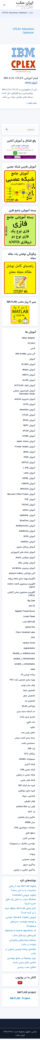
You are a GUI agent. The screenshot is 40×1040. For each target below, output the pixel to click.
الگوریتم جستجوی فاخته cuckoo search (21, 585)
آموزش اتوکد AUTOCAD (24, 385)
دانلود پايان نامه (28, 732)
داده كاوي (31, 722)
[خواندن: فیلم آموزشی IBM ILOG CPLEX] (24, 60)
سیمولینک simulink (27, 759)
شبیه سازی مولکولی (26, 790)
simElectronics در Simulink (24, 653)
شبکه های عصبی (28, 780)
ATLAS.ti (31, 343)
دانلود (32, 727)
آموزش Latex (29, 473)
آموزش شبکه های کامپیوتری (23, 552)
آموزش (32, 359)
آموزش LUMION (28, 483)
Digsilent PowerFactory (25, 611)
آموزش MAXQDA (27, 488)
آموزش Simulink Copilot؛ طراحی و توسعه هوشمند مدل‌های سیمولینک (21, 922)
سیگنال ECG (29, 753)
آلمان (33, 348)
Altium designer (28, 338)
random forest (29, 642)
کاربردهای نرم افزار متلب (24, 935)
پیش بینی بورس (28, 685)
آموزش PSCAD (28, 504)
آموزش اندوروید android (25, 399)
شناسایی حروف (28, 796)
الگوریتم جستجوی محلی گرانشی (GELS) (21, 594)
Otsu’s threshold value (25, 632)
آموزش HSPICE (28, 462)
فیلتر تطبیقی (29, 801)
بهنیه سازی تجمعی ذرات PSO (22, 679)
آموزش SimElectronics (25, 525)
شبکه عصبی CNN (27, 769)
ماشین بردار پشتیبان (26, 817)
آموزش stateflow (28, 541)
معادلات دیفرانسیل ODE (24, 827)
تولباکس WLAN (28, 706)
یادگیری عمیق (29, 864)
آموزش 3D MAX (28, 364)
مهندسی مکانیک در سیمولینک (22, 843)
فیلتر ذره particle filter (25, 806)
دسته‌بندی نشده (28, 743)
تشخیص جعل (29, 695)
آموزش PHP (30, 499)
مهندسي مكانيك (28, 848)
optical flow (30, 627)
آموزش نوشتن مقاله (26, 562)
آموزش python (29, 510)
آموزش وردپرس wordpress (23, 568)
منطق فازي (30, 833)
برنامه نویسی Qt (28, 674)
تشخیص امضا (29, 690)
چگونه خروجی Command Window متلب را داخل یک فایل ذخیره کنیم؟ (20, 899)
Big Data (31, 600)
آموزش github (29, 451)
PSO (33, 637)
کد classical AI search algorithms (20, 930)
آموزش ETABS (28, 436)
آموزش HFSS (29, 457)
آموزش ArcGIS (28, 380)
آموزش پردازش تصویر (26, 547)
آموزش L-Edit (29, 467)
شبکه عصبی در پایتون (25, 774)
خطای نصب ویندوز (26, 967)
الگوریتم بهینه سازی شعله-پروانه (21, 578)
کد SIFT (31, 811)
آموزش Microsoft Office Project (21, 494)
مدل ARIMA (30, 822)
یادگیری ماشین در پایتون (24, 869)
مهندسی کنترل (29, 838)
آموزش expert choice (26, 441)
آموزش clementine (27, 409)
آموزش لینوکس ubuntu (25, 557)
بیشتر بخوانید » (31, 103)
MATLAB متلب (28, 621)
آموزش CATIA (29, 404)
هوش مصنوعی (28, 859)
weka (33, 669)
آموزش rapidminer (27, 515)
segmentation (29, 648)
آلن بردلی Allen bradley (25, 353)
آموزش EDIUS (29, 420)
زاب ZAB (31, 748)
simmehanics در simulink (25, 664)
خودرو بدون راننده (27, 716)
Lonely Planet (29, 616)
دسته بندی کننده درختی (25, 738)
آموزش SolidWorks (27, 531)
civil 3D (32, 605)
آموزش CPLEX (31, 82)
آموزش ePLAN (29, 430)
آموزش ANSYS (28, 374)
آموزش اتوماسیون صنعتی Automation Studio (24, 392)
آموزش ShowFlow (27, 520)
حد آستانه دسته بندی (26, 711)
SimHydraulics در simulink (24, 658)
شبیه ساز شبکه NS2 (26, 785)
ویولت (32, 854)
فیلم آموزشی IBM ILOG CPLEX (21, 78)
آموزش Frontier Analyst (25, 446)
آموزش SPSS (29, 536)
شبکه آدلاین (30, 764)
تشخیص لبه (30, 701)
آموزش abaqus (28, 369)
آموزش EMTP (29, 425)
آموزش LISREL (28, 478)
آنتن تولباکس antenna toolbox (22, 573)
